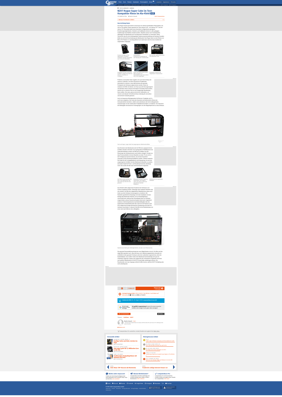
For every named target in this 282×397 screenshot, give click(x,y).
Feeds (109, 383)
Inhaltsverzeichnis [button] (126, 19)
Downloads (136, 2)
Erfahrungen (157, 288)
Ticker (120, 2)
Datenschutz (108, 390)
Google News (139, 383)
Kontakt (113, 388)
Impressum (108, 388)
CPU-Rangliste (173, 5)
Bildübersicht (122, 327)
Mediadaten (118, 388)
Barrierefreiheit (142, 388)
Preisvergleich (144, 2)
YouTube (169, 383)
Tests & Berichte (124, 8)
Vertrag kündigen (134, 388)
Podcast (121, 5)
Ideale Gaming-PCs (155, 5)
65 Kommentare (124, 314)
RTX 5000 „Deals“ (136, 5)
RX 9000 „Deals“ (145, 5)
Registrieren (166, 2)
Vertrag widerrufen (126, 388)
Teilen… (161, 314)
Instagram (149, 383)
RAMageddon (127, 5)
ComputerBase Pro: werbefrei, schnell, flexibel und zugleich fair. (139, 331)
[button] (173, 2)
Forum (150, 2)
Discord (116, 383)
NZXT (131, 317)
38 (119, 344)
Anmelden (159, 2)
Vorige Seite (121, 288)
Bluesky (123, 383)
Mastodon (157, 383)
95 (119, 359)
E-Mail (134, 321)
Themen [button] (129, 2)
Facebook (130, 383)
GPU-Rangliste (165, 5)
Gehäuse (132, 8)
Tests (124, 2)
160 (119, 351)
